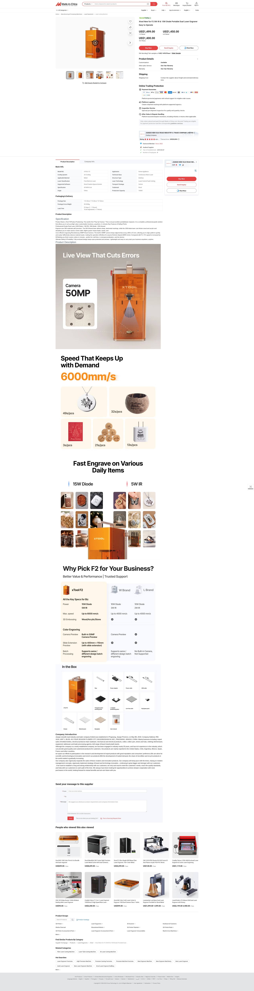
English (81, 979)
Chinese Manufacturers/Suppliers (103, 976)
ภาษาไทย (159, 979)
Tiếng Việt (172, 979)
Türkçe (165, 979)
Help (163, 10)
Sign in (196, 5)
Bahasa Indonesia (182, 979)
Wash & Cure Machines (170, 931)
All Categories (62, 10)
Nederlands (131, 979)
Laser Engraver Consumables (136, 931)
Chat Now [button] (190, 48)
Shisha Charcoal (61, 927)
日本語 (149, 979)
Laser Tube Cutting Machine (87, 952)
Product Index (161, 976)
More (57, 970)
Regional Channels (150, 976)
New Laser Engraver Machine (83, 966)
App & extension (174, 10)
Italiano (117, 979)
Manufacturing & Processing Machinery (71, 14)
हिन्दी (154, 979)
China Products (88, 976)
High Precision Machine (84, 961)
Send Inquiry (168, 48)
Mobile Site (170, 976)
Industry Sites (139, 976)
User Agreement (138, 983)
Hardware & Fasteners (170, 924)
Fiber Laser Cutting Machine (65, 952)
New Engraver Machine (145, 961)
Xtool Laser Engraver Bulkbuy (105, 966)
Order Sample (176, 53)
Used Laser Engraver (63, 966)
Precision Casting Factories (103, 961)
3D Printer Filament (133, 927)
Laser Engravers (96, 924)
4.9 (173, 165)
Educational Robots (97, 927)
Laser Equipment (88, 14)
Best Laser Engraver (182, 961)
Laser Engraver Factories (65, 961)
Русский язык (109, 979)
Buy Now (148, 48)
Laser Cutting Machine (101, 14)
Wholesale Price (130, 976)
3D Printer (59, 924)
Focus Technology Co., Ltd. (114, 983)
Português (94, 979)
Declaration (147, 983)
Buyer (153, 10)
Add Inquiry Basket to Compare (95, 83)
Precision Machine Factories (124, 961)
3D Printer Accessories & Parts (65, 931)
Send (70, 818)
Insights (177, 976)
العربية (137, 979)
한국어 (143, 979)
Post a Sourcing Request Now (110, 818)
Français (101, 979)
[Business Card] (195, 170)
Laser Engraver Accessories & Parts (102, 931)
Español (87, 979)
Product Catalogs (83, 920)
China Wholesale (118, 976)
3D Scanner (130, 924)
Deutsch (123, 979)
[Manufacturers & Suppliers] (66, 4)
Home (57, 14)
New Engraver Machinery (163, 961)
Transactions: (170, 139)
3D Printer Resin (168, 927)
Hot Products (78, 976)
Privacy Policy (156, 983)
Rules (197, 10)
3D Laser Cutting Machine (108, 952)
